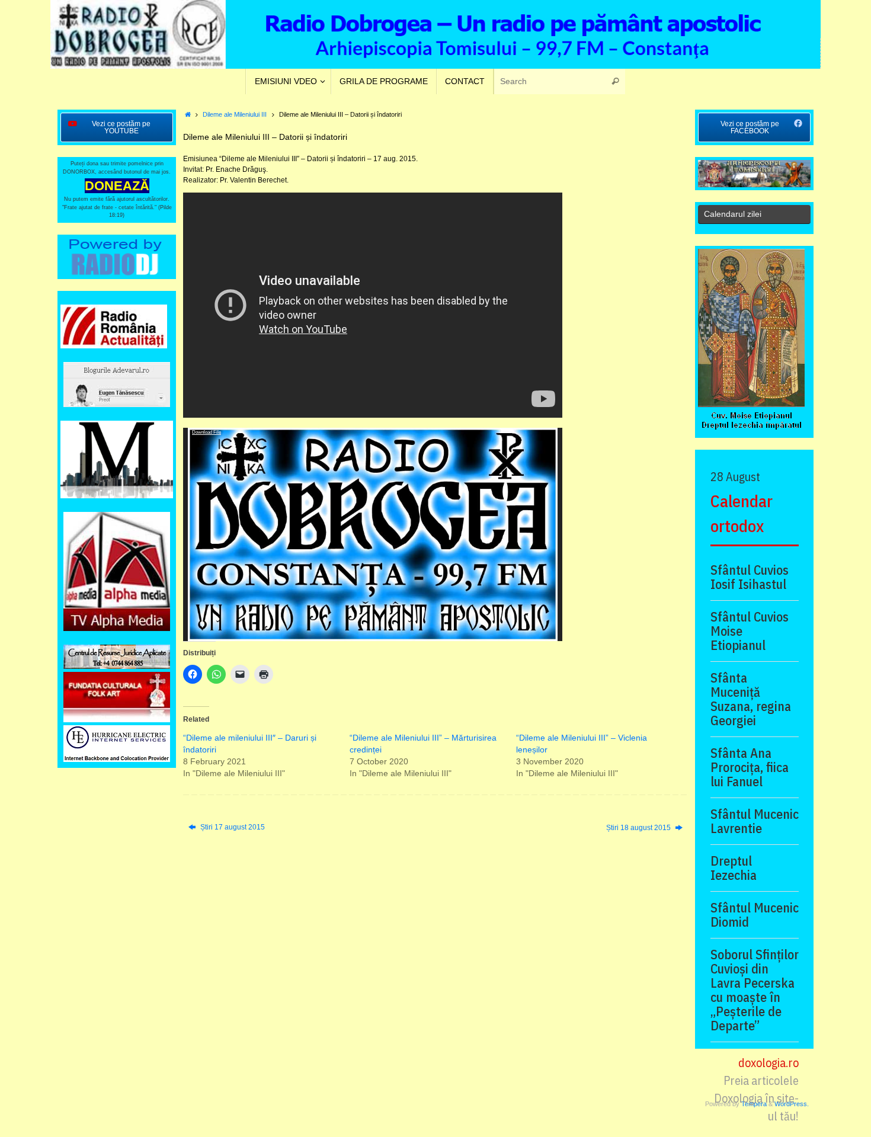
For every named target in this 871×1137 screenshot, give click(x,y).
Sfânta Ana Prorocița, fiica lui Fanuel (749, 767)
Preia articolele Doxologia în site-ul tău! (756, 1098)
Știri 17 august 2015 (231, 827)
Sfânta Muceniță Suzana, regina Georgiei (750, 699)
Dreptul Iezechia (733, 868)
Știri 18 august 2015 (639, 828)
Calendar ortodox (741, 513)
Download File (206, 432)
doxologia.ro (768, 1063)
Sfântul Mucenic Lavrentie (754, 821)
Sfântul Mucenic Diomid (754, 915)
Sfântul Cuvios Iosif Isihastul (749, 577)
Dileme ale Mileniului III (235, 114)
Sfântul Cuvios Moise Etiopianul (749, 631)
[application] (372, 534)
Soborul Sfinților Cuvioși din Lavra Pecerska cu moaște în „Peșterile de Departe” (754, 990)
